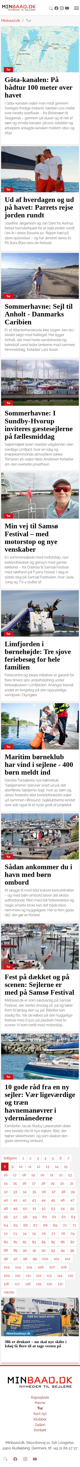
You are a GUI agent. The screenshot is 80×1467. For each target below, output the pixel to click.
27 (34, 1183)
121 (60, 1284)
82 (24, 1242)
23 (70, 1175)
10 (21, 1166)
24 (6, 1183)
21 (51, 1175)
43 (34, 1200)
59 (35, 1217)
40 (6, 1200)
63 (73, 1217)
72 (6, 1234)
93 (53, 1250)
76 (44, 1234)
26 (24, 1183)
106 (41, 1267)
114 (59, 1275)
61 (54, 1217)
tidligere (10, 1158)
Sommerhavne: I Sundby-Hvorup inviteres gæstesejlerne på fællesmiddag (39, 424)
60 (44, 1217)
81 (15, 1242)
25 (15, 1183)
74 (24, 1234)
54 (63, 1208)
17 (15, 1175)
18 (24, 1175)
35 (34, 1192)
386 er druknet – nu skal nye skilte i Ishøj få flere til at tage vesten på (35, 1344)
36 (44, 1192)
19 (33, 1175)
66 (25, 1225)
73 (15, 1234)
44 (44, 1200)
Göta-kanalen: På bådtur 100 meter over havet (38, 87)
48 (6, 1208)
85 (53, 1242)
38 (63, 1192)
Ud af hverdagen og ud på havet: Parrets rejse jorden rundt (39, 207)
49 (15, 1208)
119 (38, 1284)
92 (44, 1250)
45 (53, 1200)
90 (25, 1250)
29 (52, 1183)
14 (56, 1166)
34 (25, 1192)
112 (38, 1275)
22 (60, 1175)
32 (6, 1192)
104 (18, 1267)
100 (45, 1259)
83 (34, 1242)
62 (64, 1217)
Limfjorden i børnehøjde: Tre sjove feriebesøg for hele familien (38, 655)
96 (6, 1259)
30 (62, 1183)
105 (29, 1267)
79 (72, 1234)
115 (70, 1275)
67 (35, 1225)
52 (44, 1208)
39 (73, 1192)
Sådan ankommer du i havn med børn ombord (38, 874)
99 (35, 1259)
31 (71, 1183)
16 (6, 1175)
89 (15, 1250)
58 (25, 1217)
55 (72, 1208)
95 (72, 1250)
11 (29, 1166)
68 (45, 1225)
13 (47, 1166)
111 (28, 1275)
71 (74, 1225)
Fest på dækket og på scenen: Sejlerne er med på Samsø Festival (39, 984)
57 (16, 1217)
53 (53, 1208)
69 (55, 1225)
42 (24, 1200)
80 (6, 1242)
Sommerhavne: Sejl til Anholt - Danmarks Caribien (39, 314)
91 (34, 1250)
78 (63, 1234)
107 (52, 1267)
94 (63, 1250)
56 (6, 1217)
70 (65, 1225)
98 (25, 1259)
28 (43, 1183)
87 (72, 1242)
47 (72, 1200)
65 (16, 1225)
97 (16, 1259)
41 (15, 1200)
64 (6, 1225)
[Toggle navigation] (76, 8)
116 (6, 1284)
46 (63, 1200)
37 (54, 1192)
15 (66, 1166)
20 (42, 1175)
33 (15, 1192)
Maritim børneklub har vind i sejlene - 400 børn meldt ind (39, 764)
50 (25, 1208)
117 (17, 1284)
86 (63, 1242)
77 (53, 1234)
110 (17, 1275)
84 (44, 1242)
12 (38, 1166)
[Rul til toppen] (73, 1460)
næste (9, 1292)
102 (67, 1259)
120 (49, 1284)
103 (7, 1267)
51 (34, 1208)
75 (34, 1234)
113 (49, 1275)
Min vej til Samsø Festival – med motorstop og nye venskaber (31, 537)
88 (6, 1250)
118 (27, 1284)
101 (56, 1259)
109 (7, 1275)
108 (63, 1267)
